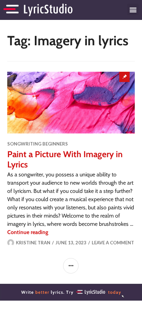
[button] (133, 9)
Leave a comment (113, 242)
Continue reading (27, 232)
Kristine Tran (33, 242)
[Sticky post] (71, 102)
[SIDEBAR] (71, 266)
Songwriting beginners (37, 144)
